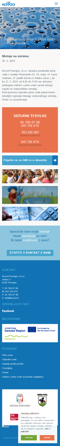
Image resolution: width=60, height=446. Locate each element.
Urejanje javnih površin (12, 363)
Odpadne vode (9, 359)
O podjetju (7, 368)
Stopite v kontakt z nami (30, 253)
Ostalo (5, 372)
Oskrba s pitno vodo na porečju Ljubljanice (22, 376)
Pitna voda (7, 355)
